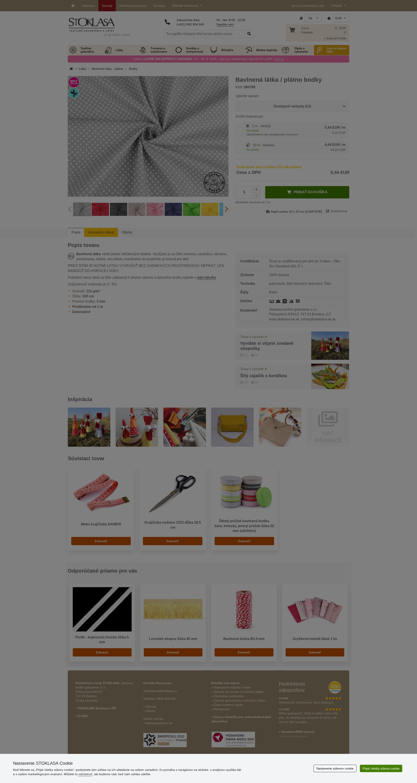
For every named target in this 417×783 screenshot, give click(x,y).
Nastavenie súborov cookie (335, 768)
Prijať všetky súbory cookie (381, 768)
